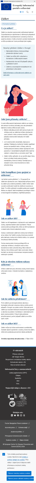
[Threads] (24, 415)
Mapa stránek (24, 440)
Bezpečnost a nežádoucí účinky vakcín (18, 359)
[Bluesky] (15, 415)
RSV (18, 381)
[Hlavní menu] (32, 12)
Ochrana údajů (22, 427)
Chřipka (18, 375)
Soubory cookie (11, 440)
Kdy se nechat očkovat (18, 365)
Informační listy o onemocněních (18, 369)
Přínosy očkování (18, 354)
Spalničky (18, 378)
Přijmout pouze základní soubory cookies (21, 478)
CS (23, 12)
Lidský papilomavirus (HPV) (18, 373)
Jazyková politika (16, 432)
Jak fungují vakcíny (18, 357)
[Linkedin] (12, 415)
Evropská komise (12, 396)
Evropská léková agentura (18, 404)
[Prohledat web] (27, 12)
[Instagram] (21, 415)
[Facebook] (18, 415)
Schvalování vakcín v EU (18, 362)
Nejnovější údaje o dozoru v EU (18, 388)
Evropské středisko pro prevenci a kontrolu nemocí (23, 397)
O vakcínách (18, 350)
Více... (18, 384)
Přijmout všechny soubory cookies (19, 473)
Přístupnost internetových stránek (16, 436)
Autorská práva (10, 427)
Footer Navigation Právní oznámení (16, 423)
